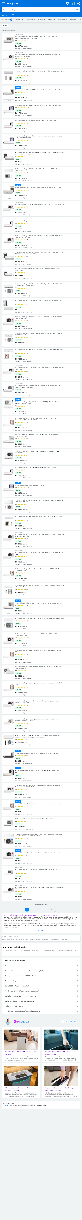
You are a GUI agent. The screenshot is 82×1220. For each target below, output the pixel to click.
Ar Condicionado (49, 950)
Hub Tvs (64, 939)
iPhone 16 (21, 939)
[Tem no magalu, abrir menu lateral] (3, 3)
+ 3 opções (8, 613)
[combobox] (41, 9)
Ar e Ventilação (15, 1105)
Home (7, 1105)
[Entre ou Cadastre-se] (78, 3)
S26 (27, 939)
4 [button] (39, 909)
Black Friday (6, 939)
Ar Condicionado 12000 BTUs (67, 950)
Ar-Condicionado (26, 1105)
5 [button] (43, 909)
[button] (77, 10)
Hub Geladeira (56, 939)
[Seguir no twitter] (62, 1021)
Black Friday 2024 (11, 950)
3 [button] (35, 909)
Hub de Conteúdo (34, 939)
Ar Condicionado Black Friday (30, 950)
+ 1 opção (9, 100)
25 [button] (51, 909)
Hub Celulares (46, 939)
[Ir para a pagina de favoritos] (67, 3)
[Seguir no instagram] (71, 1021)
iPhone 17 (14, 939)
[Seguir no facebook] (66, 1021)
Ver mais (41, 931)
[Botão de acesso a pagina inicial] (35, 3)
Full (6, 25)
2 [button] (31, 909)
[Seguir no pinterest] (75, 1021)
